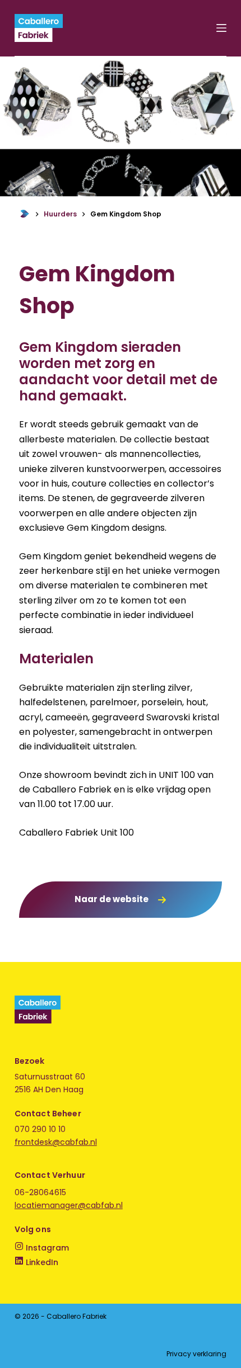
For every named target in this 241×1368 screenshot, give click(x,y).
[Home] (24, 214)
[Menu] (221, 28)
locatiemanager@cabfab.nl (69, 1205)
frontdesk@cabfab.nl (56, 1142)
